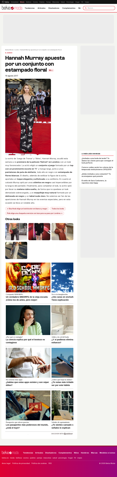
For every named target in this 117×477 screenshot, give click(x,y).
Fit (82, 2)
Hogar (77, 2)
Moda (22, 2)
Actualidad (14, 2)
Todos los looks (58, 209)
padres (33, 458)
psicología (62, 458)
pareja (39, 458)
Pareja (48, 2)
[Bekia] (5, 2)
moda (12, 458)
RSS (50, 463)
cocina (26, 458)
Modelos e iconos (107, 453)
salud (55, 458)
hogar (70, 458)
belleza (19, 458)
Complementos (68, 8)
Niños (76, 453)
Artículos (41, 8)
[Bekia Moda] (12, 8)
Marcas (94, 453)
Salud (63, 2)
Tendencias (30, 8)
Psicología (70, 2)
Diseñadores (53, 8)
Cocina (35, 2)
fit (75, 458)
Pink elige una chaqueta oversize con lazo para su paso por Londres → (34, 213)
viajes (79, 458)
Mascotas (55, 2)
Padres (42, 2)
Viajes (87, 2)
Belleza (28, 2)
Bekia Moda (9, 50)
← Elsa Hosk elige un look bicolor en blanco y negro (27, 209)
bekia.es (5, 458)
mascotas (47, 458)
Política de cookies (39, 463)
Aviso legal (6, 463)
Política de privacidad (21, 463)
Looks (17, 50)
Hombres (85, 453)
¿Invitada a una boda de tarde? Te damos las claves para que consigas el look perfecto (97, 160)
